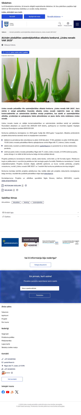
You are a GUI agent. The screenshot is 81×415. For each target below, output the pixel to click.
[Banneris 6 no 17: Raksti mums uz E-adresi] (30, 242)
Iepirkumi (5, 315)
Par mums (5, 322)
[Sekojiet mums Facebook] (3, 392)
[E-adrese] (6, 373)
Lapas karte (6, 344)
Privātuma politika (8, 337)
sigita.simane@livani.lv (9, 181)
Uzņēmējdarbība (37, 202)
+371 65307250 (10, 359)
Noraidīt (12, 16)
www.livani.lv (48, 174)
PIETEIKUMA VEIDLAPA (13, 186)
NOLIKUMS (8, 190)
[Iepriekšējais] (4, 242)
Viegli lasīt (5, 334)
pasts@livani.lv (45, 146)
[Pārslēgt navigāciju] (77, 24)
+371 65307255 (9, 369)
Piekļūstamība (6, 341)
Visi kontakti (12, 379)
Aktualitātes (16, 202)
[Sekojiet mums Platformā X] (16, 392)
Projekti (4, 319)
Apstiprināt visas (34, 16)
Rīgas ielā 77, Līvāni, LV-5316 (14, 366)
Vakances (5, 312)
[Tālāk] (77, 242)
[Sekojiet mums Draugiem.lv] (12, 392)
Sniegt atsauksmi (40, 265)
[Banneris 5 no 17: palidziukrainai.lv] (10, 242)
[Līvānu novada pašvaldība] (13, 24)
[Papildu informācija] (26, 185)
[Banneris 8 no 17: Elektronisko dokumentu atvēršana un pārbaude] (70, 242)
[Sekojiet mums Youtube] (7, 392)
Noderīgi (26, 202)
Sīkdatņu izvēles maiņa (10, 347)
